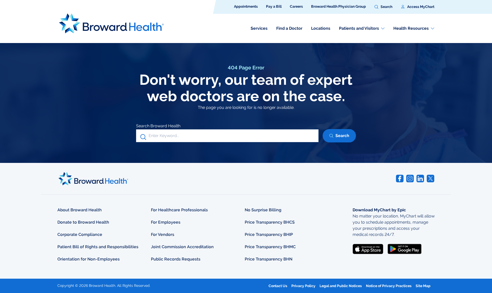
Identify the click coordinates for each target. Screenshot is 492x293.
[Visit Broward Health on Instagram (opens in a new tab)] (410, 178)
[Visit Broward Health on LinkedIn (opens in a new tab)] (420, 178)
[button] (383, 7)
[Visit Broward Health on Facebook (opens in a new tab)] (400, 178)
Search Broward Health (158, 125)
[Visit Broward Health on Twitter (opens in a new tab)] (430, 178)
